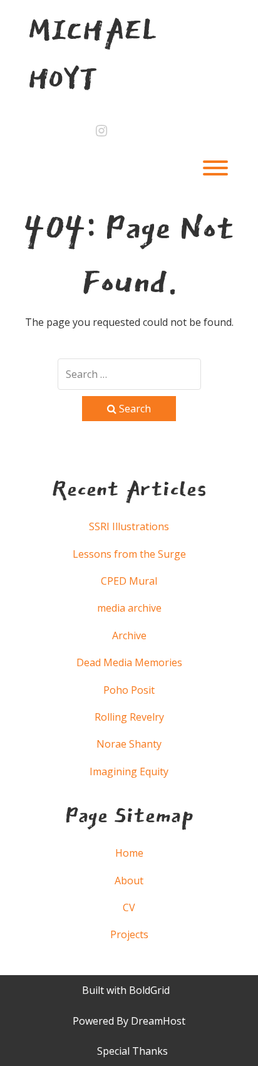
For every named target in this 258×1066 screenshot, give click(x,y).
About (129, 880)
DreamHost (158, 1021)
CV (129, 907)
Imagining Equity (129, 771)
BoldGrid (149, 990)
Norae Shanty (129, 744)
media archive (129, 608)
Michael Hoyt (92, 54)
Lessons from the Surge (129, 554)
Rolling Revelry (129, 717)
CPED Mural (129, 581)
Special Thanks (132, 1051)
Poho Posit (129, 690)
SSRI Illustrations (129, 526)
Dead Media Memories (129, 662)
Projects (129, 934)
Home (129, 853)
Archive (129, 635)
